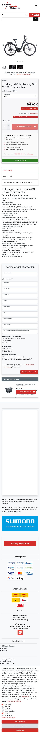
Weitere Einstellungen (8, 717)
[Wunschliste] (26, 15)
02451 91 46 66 (19, 154)
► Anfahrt (3, 648)
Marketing (8, 709)
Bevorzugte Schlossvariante (11, 336)
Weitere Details (7, 176)
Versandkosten (34, 113)
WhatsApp (30, 154)
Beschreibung (7, 170)
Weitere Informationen (24, 74)
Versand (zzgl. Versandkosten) (14, 357)
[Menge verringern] (8, 128)
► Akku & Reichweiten (7, 663)
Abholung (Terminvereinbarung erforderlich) (18, 359)
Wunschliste (7, 121)
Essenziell (8, 704)
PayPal (7, 713)
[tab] (20, 170)
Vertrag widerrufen (20, 543)
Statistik (7, 707)
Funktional (8, 715)
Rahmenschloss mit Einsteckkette (14, 338)
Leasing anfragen (20, 160)
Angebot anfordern (28, 372)
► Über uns (3, 650)
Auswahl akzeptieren (20, 726)
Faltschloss (7, 341)
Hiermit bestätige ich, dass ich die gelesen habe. (19, 366)
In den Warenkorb (24, 127)
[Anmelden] (3, 15)
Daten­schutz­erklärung (14, 701)
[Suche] (35, 19)
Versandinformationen (14, 511)
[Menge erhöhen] (8, 125)
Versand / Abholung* (9, 354)
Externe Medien (10, 711)
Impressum (25, 697)
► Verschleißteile (5, 661)
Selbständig (8, 351)
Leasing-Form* (7, 346)
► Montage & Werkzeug (7, 659)
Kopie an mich (8, 279)
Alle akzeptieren (20, 722)
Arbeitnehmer (8, 349)
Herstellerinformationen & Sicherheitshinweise (17, 182)
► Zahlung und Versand (7, 646)
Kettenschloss (8, 343)
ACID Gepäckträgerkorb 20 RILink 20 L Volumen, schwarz (26, 385)
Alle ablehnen (20, 730)
